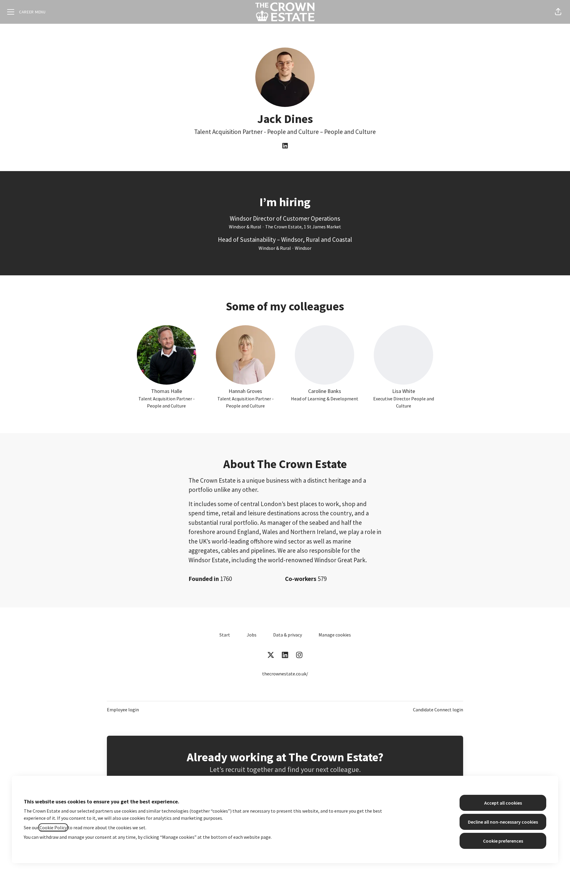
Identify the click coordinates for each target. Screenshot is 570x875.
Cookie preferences (503, 841)
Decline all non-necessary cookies (503, 822)
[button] (558, 12)
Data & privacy (287, 635)
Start (224, 635)
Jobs (251, 635)
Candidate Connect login (438, 710)
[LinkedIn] (285, 146)
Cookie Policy (53, 827)
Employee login (123, 710)
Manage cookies (335, 635)
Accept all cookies (503, 803)
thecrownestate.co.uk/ (285, 674)
